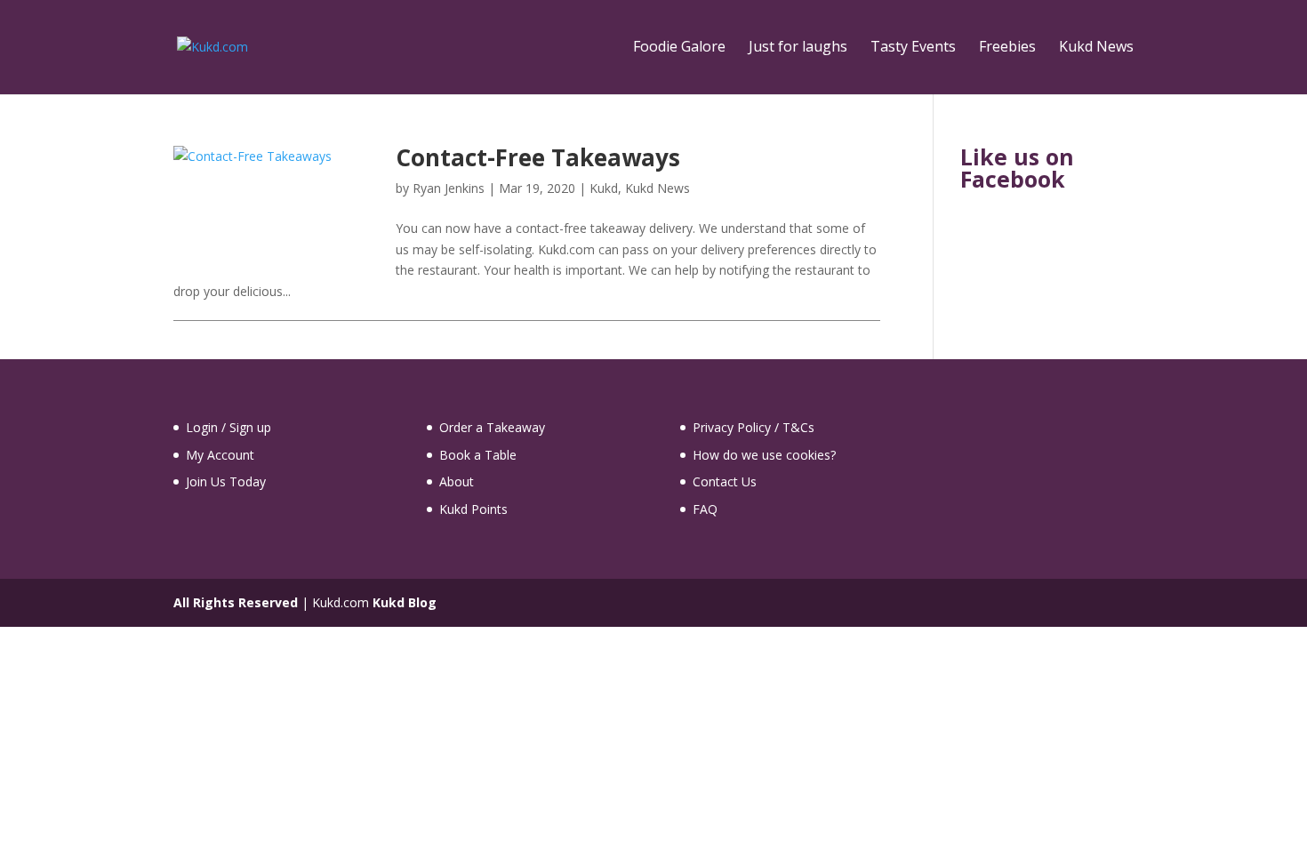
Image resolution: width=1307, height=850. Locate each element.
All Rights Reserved (235, 602)
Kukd (603, 188)
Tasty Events (913, 48)
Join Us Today (226, 481)
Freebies (1007, 48)
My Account (220, 454)
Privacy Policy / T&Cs (753, 427)
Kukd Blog (405, 602)
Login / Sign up (228, 427)
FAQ (705, 509)
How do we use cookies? (764, 454)
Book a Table (478, 454)
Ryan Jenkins (449, 188)
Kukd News (1096, 48)
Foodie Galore (679, 48)
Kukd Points (473, 509)
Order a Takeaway (492, 427)
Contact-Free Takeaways (538, 157)
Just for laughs (798, 48)
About (456, 481)
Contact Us (725, 481)
